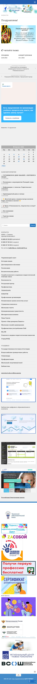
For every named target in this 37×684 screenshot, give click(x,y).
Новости (4, 15)
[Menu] (35, 2)
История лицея (6, 261)
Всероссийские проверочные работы (14, 352)
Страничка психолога (9, 304)
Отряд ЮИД (5, 339)
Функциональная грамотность (12, 311)
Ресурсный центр (7, 283)
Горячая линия (8, 216)
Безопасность (6, 280)
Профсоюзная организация (11, 297)
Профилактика (6, 287)
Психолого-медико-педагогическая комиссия (18, 335)
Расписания (5, 268)
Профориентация (7, 359)
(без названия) (8, 211)
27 (19, 161)
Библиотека (5, 366)
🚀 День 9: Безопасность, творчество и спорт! (19, 206)
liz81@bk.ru (12, 248)
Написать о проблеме (12, 118)
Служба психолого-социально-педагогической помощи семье (18, 275)
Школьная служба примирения (12, 325)
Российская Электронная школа (13, 497)
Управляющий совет (8, 258)
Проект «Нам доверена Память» (12, 321)
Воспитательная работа (9, 271)
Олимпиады (5, 356)
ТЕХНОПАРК (6, 290)
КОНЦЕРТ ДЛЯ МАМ (25, 55)
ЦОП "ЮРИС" (28, 679)
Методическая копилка (9, 314)
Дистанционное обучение (10, 264)
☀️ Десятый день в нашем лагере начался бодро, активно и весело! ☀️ (17, 200)
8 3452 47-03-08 (6, 239)
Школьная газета (7, 307)
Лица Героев (5, 318)
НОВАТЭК (4, 294)
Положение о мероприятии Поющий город (18, 182)
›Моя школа (11, 373)
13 (19, 157)
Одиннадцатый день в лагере (13, 194)
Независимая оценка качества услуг (14, 301)
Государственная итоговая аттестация (15, 349)
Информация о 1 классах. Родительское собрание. (16, 188)
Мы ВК (3, 332)
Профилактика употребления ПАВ (13, 328)
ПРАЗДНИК (5, 55)
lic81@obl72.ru (22, 248)
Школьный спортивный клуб (11, 363)
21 (24, 159)
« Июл (3, 166)
